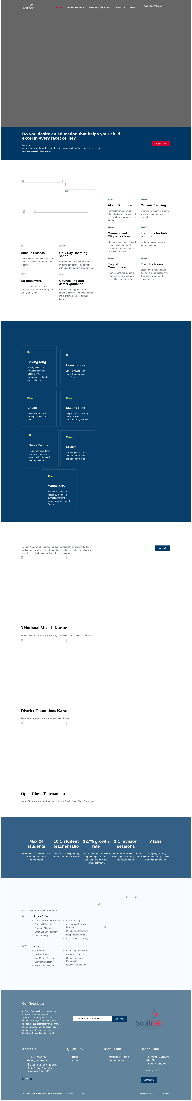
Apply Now (161, 143)
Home (59, 7)
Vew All (162, 548)
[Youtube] (27, 1079)
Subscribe (119, 1019)
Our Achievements (75, 7)
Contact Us (120, 7)
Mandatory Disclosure (99, 7)
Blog (132, 7)
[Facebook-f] (23, 1079)
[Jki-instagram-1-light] (31, 1079)
